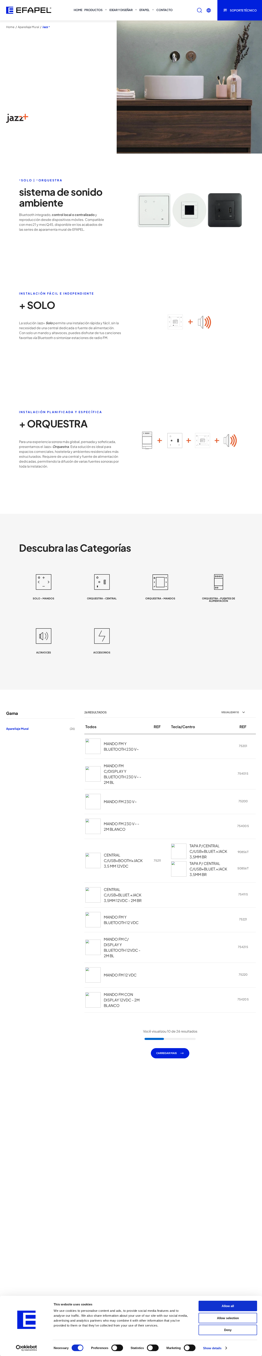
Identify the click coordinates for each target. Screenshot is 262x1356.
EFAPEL (144, 10)
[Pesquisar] (199, 10)
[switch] (117, 1348)
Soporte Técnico (243, 10)
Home (78, 10)
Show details (212, 1348)
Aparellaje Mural (28, 27)
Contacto (164, 10)
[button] (208, 10)
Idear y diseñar (121, 10)
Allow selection (228, 1318)
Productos (93, 10)
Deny (228, 1330)
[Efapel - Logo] (28, 10)
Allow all (228, 1306)
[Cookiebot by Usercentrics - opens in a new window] (26, 1348)
